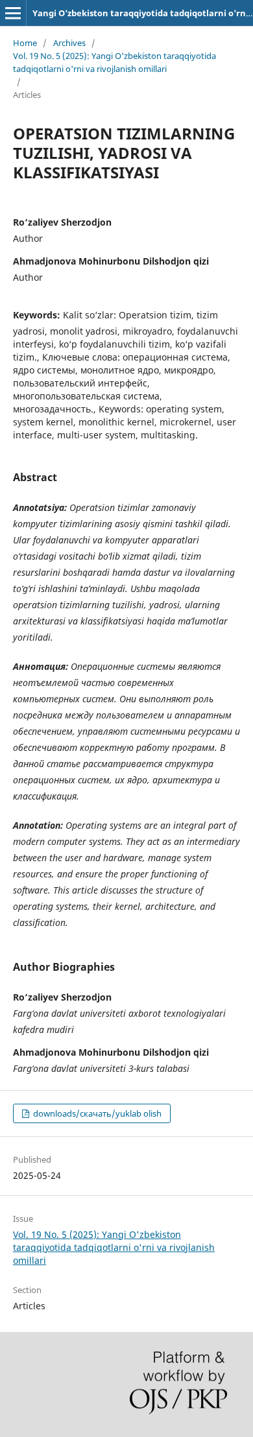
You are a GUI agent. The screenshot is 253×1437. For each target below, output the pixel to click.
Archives (69, 43)
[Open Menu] (13, 13)
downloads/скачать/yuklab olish (96, 1113)
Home (25, 43)
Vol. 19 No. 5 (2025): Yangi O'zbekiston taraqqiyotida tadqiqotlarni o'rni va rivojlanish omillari (114, 62)
